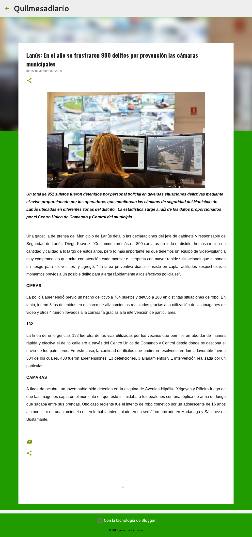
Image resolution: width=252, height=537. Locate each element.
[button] (29, 81)
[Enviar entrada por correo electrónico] (29, 443)
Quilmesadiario (41, 8)
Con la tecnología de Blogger (129, 520)
